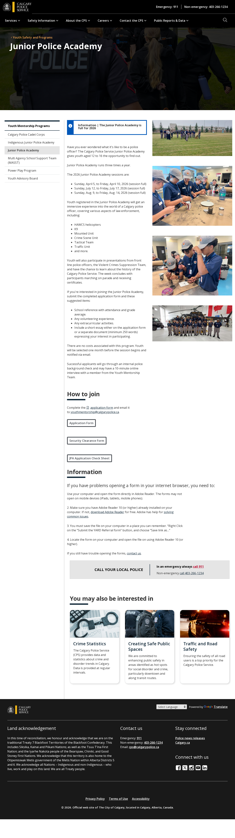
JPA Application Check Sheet (89, 458)
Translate (221, 707)
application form (101, 408)
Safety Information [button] (41, 21)
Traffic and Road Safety (200, 646)
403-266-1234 (153, 743)
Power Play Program (22, 170)
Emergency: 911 (167, 7)
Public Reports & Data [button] (169, 21)
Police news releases (190, 738)
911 (139, 738)
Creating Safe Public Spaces (149, 646)
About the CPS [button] (76, 21)
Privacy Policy (95, 799)
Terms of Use (118, 799)
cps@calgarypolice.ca (144, 747)
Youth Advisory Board (23, 178)
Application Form (81, 423)
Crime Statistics (89, 644)
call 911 (198, 567)
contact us (134, 553)
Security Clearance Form (86, 441)
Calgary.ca (182, 743)
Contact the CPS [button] (131, 21)
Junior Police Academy (23, 150)
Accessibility (141, 799)
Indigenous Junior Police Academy (31, 142)
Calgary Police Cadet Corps (26, 135)
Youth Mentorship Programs (29, 126)
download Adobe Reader (107, 512)
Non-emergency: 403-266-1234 (206, 7)
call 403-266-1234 (192, 573)
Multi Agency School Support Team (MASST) (32, 160)
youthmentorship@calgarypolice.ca (95, 412)
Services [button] (11, 21)
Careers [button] (103, 21)
